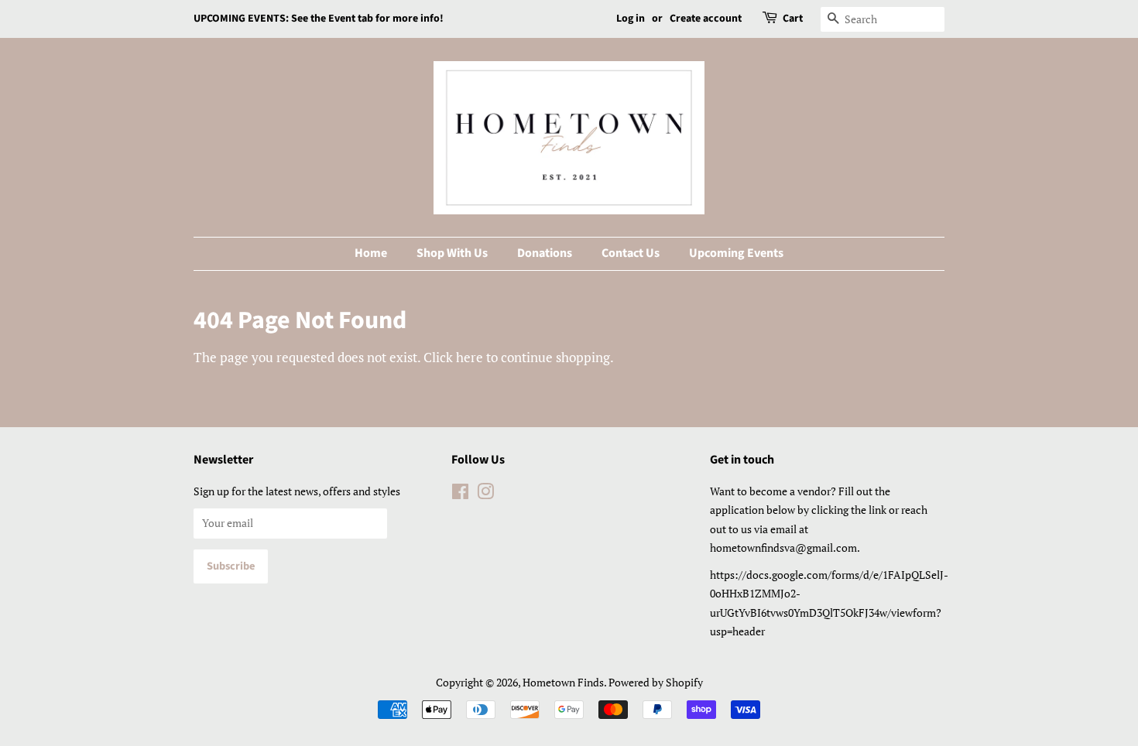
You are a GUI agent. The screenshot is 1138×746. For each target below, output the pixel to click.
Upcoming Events (736, 253)
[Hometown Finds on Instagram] (485, 494)
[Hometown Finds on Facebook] (460, 494)
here (469, 357)
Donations (544, 253)
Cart (793, 18)
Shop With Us (452, 253)
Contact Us (631, 253)
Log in (630, 18)
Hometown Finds (563, 682)
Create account (706, 18)
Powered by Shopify (655, 682)
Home (371, 253)
